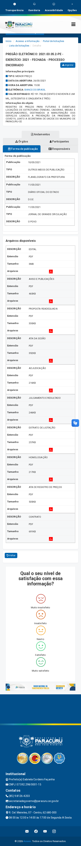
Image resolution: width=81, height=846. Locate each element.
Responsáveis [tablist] (61, 148)
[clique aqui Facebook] (36, 831)
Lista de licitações (19, 45)
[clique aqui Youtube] (45, 831)
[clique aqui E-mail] (27, 831)
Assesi (27, 841)
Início (9, 41)
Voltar (11, 555)
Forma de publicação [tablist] (24, 148)
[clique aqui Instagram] (54, 831)
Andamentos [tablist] (41, 134)
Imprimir (68, 65)
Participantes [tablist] (60, 141)
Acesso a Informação (28, 41)
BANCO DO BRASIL (35, 89)
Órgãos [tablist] (23, 141)
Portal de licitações (53, 41)
